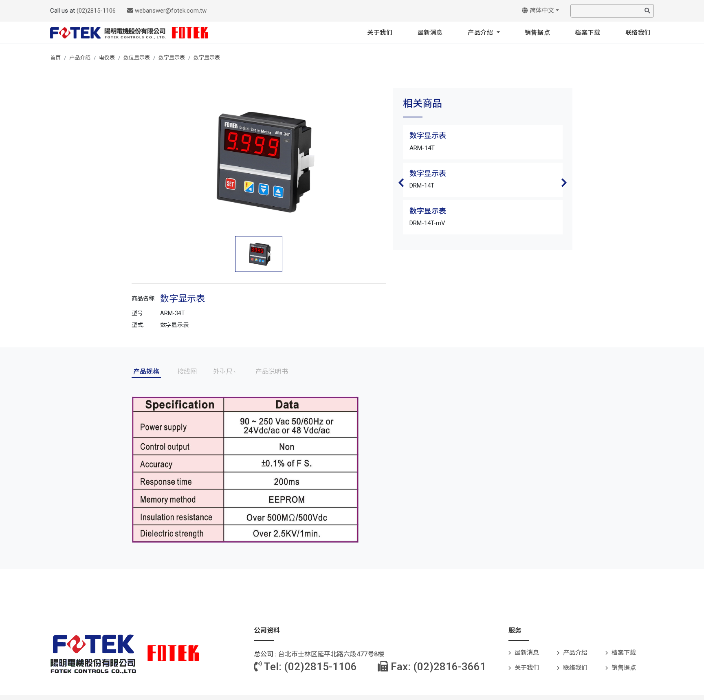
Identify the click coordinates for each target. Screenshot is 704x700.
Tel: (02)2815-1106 (309, 666)
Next (564, 182)
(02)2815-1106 (96, 10)
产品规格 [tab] (146, 371)
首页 (55, 58)
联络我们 (638, 32)
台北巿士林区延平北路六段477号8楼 (331, 654)
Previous (401, 182)
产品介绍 (481, 32)
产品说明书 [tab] (271, 371)
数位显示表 (136, 58)
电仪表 (107, 58)
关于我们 (379, 32)
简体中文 (541, 10)
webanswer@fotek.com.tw (170, 10)
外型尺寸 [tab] (226, 371)
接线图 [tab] (187, 371)
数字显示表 (171, 58)
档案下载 (587, 32)
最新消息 (430, 32)
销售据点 (537, 32)
